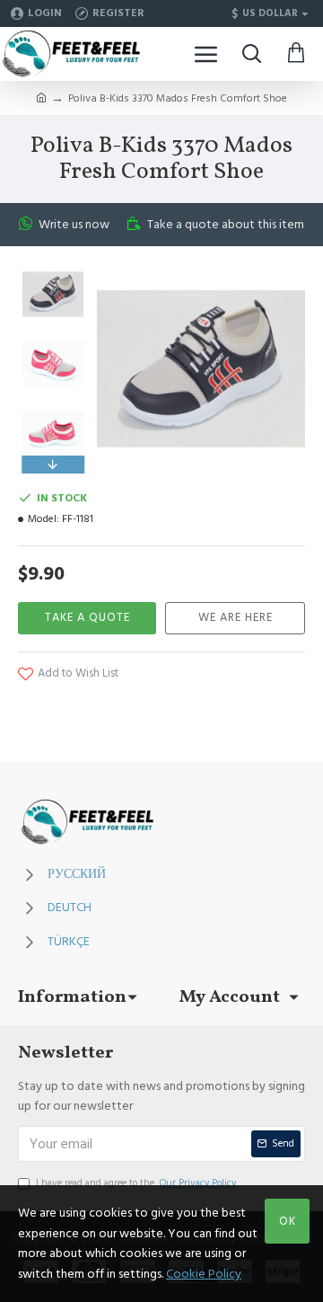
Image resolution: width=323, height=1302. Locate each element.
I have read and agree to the (136, 1183)
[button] (53, 269)
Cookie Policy (203, 1274)
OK (287, 1221)
